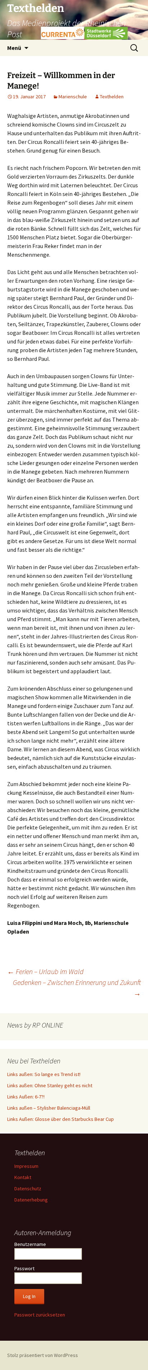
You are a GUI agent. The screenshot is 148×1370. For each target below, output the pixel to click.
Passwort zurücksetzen (39, 1314)
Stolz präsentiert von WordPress (42, 1355)
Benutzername (30, 1244)
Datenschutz (27, 1188)
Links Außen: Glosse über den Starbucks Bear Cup (60, 1119)
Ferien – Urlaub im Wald (45, 971)
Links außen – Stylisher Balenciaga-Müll (48, 1108)
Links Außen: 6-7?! (26, 1096)
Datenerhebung (31, 1199)
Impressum (26, 1166)
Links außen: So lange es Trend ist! (43, 1074)
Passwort (24, 1268)
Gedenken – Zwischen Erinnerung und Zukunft (77, 988)
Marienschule (73, 96)
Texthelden (112, 96)
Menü (14, 47)
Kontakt (22, 1177)
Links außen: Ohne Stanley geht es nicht (49, 1085)
